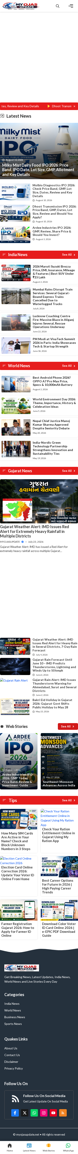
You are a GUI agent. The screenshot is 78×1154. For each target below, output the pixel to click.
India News (12, 1003)
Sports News (13, 1024)
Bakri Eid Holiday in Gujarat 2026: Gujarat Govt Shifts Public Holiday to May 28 (52, 703)
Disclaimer (11, 1061)
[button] (58, 6)
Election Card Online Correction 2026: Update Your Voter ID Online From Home (17, 873)
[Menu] (71, 6)
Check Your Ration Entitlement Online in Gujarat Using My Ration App (58, 835)
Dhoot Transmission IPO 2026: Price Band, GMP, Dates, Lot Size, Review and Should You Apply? (54, 212)
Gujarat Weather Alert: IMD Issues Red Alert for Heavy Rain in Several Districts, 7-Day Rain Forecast (54, 645)
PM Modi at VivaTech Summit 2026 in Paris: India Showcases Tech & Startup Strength (54, 342)
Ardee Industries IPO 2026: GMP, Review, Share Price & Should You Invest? (51, 231)
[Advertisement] (39, 62)
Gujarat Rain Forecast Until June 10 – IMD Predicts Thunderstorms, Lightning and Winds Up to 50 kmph (54, 665)
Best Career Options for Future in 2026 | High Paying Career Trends (57, 886)
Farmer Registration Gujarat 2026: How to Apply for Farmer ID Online (17, 929)
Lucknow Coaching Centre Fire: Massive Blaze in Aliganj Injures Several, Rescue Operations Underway (53, 321)
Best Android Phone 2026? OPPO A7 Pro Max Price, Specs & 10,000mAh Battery (52, 381)
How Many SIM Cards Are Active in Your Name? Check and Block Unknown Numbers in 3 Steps (17, 841)
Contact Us (12, 1055)
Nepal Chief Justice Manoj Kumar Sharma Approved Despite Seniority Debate (51, 424)
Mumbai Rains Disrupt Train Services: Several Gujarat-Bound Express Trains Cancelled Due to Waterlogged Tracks (53, 296)
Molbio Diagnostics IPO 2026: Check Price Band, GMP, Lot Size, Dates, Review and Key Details (53, 190)
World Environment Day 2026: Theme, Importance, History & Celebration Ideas (54, 402)
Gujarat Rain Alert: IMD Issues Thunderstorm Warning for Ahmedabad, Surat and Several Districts (54, 685)
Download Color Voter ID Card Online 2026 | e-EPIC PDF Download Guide (59, 929)
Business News (14, 1017)
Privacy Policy (13, 1068)
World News (12, 1010)
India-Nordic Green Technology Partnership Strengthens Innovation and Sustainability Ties (53, 448)
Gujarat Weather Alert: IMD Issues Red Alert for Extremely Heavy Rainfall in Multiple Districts (34, 531)
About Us (10, 1048)
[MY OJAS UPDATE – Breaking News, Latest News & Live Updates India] (21, 6)
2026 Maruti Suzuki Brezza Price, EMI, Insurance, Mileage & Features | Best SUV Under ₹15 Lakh (54, 272)
